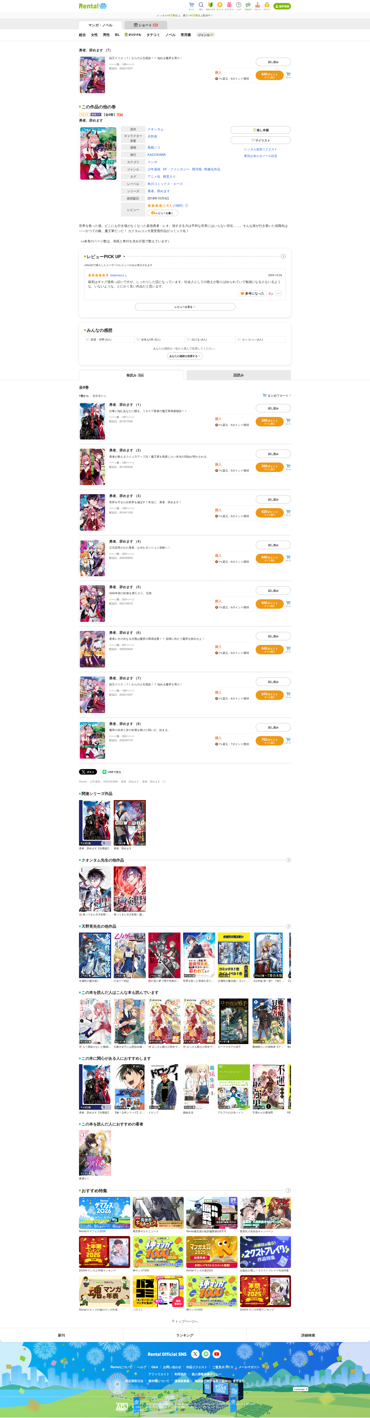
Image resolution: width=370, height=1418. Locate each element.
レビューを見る (183, 307)
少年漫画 (154, 169)
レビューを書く (164, 213)
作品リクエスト (196, 1367)
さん (118, 275)
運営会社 (239, 1381)
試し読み (273, 62)
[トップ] (88, 6)
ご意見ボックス (222, 1367)
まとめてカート (278, 395)
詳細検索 (308, 1335)
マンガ (152, 161)
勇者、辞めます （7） (126, 678)
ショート (147, 24)
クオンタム (156, 129)
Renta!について (121, 1367)
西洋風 (197, 169)
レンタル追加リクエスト (260, 149)
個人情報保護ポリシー (207, 1374)
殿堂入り (169, 176)
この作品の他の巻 (99, 106)
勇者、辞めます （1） (126, 404)
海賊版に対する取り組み (211, 1381)
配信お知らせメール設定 (260, 155)
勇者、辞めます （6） (126, 632)
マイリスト (262, 140)
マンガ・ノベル (100, 24)
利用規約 (180, 1374)
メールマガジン (249, 1367)
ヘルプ (141, 1367)
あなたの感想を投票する (183, 356)
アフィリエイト (158, 1374)
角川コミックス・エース (165, 183)
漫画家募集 (182, 1381)
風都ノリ (154, 147)
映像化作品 (212, 169)
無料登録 (284, 6)
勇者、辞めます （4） (126, 541)
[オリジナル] (133, 35)
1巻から (84, 396)
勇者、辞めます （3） (126, 495)
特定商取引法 (134, 1381)
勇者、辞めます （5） (126, 586)
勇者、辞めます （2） (126, 450)
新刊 (61, 1335)
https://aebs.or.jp (139, 1410)
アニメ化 (154, 176)
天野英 (152, 136)
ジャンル (204, 35)
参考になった (254, 293)
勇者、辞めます (159, 191)
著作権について (158, 1381)
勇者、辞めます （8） (126, 723)
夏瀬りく (84, 1178)
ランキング (184, 1335)
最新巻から (99, 396)
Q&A (154, 1367)
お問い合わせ (172, 1367)
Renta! (83, 781)
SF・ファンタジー (176, 169)
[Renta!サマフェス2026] (102, 6)
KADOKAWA (157, 154)
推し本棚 (263, 130)
